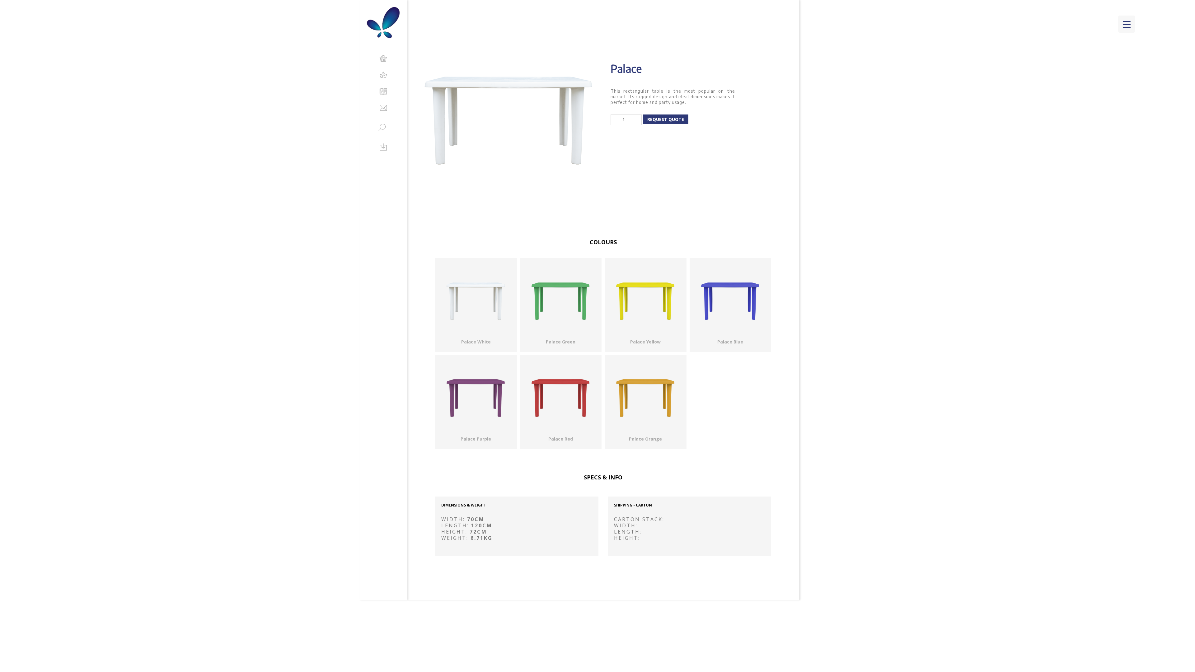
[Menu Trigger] (1126, 24)
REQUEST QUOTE (665, 119)
